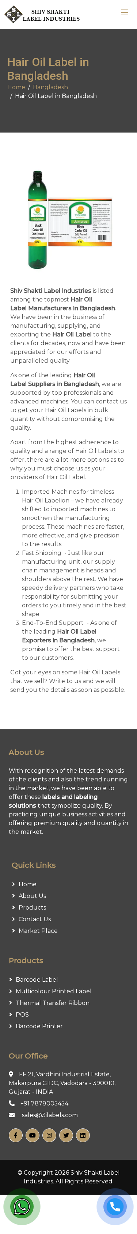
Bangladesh (50, 87)
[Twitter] (66, 1135)
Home (16, 87)
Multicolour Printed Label (54, 991)
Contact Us (35, 919)
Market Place (38, 930)
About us (32, 895)
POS (22, 1014)
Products (32, 907)
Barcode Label (37, 979)
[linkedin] (83, 1135)
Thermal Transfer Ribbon (53, 1003)
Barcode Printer (39, 1026)
